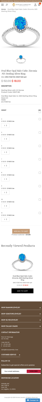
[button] (7, 5)
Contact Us (33, 400)
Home (3, 9)
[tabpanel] (21, 272)
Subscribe (34, 371)
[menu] (2, 5)
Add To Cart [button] (22, 291)
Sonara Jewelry (20, 397)
